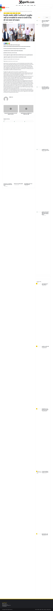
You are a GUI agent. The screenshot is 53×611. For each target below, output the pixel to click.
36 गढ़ (7, 11)
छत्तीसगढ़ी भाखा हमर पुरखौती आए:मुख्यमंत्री (18, 183)
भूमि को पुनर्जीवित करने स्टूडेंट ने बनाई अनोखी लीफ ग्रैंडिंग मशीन (28, 184)
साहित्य (22, 5)
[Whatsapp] (7, 43)
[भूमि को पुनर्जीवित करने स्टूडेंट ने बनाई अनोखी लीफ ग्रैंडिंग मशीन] (28, 152)
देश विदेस (19, 5)
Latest (11, 13)
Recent (39, 17)
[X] (6, 43)
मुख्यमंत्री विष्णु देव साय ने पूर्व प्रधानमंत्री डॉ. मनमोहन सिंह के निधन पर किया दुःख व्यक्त (45, 410)
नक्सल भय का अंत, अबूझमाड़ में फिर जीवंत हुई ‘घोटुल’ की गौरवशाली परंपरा (45, 21)
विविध (34, 5)
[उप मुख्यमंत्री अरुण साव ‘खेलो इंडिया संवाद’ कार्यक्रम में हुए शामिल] (39, 180)
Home (5, 11)
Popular (47, 17)
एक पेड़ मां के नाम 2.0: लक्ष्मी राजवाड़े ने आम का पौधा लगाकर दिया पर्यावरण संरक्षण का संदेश (8, 184)
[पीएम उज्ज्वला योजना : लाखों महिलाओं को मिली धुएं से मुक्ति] (39, 564)
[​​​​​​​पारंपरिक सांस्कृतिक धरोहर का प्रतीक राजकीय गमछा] (39, 314)
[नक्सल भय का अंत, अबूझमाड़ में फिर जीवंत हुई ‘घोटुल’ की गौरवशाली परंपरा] (39, 21)
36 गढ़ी (16, 5)
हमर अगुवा (28, 5)
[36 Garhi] (26, 2)
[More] (9, 43)
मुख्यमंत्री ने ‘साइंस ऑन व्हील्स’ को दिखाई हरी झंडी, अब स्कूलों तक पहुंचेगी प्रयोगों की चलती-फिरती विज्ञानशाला (16, 7)
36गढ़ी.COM (6, 22)
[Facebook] (4, 43)
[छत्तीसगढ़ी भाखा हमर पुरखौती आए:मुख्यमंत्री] (18, 152)
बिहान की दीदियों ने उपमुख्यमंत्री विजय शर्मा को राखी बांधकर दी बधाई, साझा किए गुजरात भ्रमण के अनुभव (45, 88)
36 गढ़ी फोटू (31, 5)
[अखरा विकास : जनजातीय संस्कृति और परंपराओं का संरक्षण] (39, 377)
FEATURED (8, 13)
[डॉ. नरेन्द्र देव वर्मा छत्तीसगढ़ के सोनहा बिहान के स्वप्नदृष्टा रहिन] (39, 502)
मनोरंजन (25, 5)
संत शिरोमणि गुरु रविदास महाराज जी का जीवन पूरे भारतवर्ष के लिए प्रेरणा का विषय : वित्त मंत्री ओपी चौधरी (45, 25)
